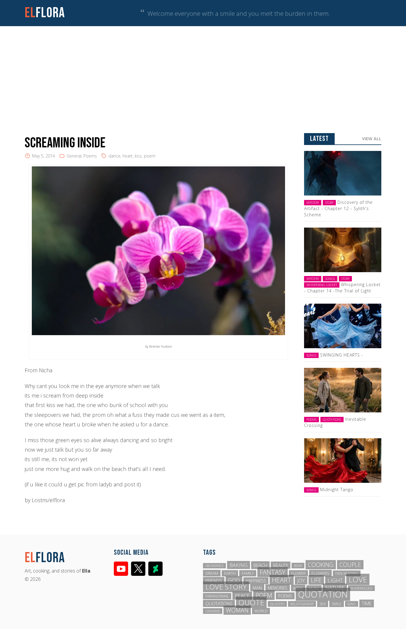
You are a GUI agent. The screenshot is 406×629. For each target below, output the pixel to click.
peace (242, 595)
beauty (280, 565)
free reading (346, 573)
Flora (45, 12)
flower (298, 573)
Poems (90, 156)
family (248, 573)
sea (323, 603)
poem (149, 156)
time (367, 603)
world (260, 611)
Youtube (121, 569)
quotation (323, 594)
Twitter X (138, 569)
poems (285, 596)
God (234, 580)
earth (230, 573)
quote (251, 602)
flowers (320, 573)
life (316, 580)
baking (238, 565)
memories (277, 588)
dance (114, 156)
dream (211, 573)
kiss (138, 156)
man (257, 588)
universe (212, 611)
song (351, 604)
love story (226, 587)
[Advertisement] (203, 70)
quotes (277, 604)
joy (301, 580)
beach (260, 565)
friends (213, 581)
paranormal (217, 596)
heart (127, 156)
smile (337, 603)
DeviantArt (155, 569)
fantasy (272, 572)
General (74, 156)
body (298, 565)
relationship (302, 604)
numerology (361, 588)
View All (371, 138)
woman (237, 610)
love (358, 579)
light (335, 580)
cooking (320, 565)
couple (350, 565)
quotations (218, 603)
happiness (256, 581)
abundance (214, 566)
